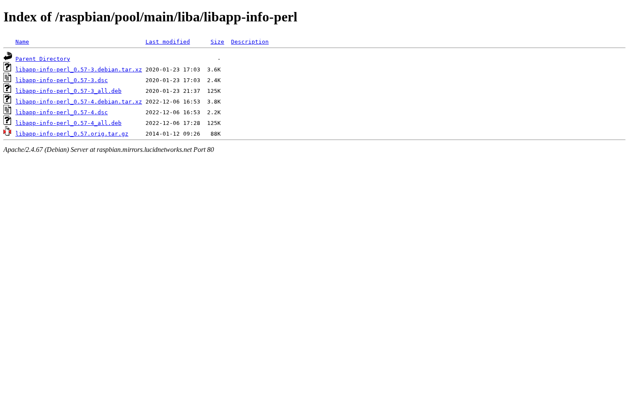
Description (250, 42)
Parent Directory (42, 59)
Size (217, 42)
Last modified (167, 42)
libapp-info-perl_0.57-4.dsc (61, 112)
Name (22, 42)
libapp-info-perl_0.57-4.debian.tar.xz (78, 101)
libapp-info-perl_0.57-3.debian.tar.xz (78, 69)
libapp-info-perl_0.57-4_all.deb (68, 123)
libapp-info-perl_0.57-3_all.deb (68, 91)
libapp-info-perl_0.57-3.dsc (61, 80)
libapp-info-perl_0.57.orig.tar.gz (71, 133)
